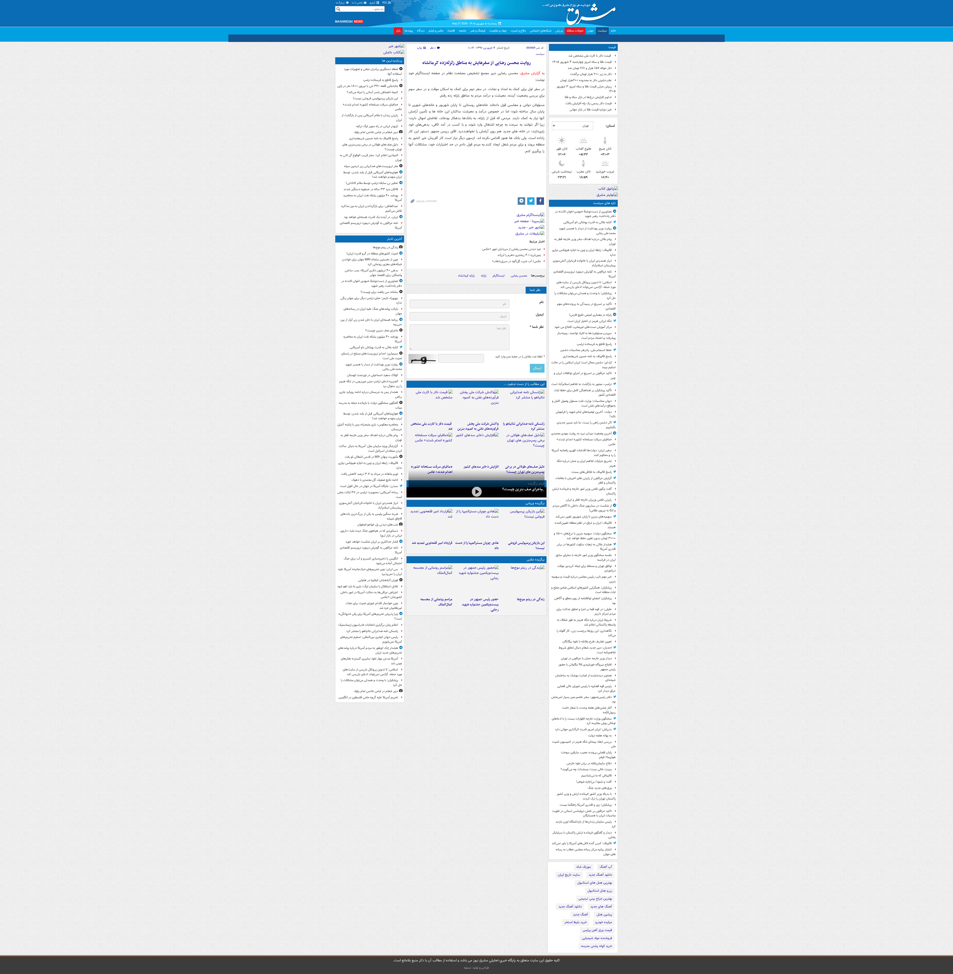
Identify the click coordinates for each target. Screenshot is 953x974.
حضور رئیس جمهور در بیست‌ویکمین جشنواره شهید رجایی (480, 604)
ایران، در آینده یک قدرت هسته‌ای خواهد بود (371, 217)
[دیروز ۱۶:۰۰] (476, 580)
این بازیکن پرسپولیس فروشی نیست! (526, 545)
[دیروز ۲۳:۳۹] (476, 491)
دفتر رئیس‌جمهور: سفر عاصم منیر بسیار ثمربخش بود (583, 699)
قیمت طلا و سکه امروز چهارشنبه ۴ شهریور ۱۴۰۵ (582, 62)
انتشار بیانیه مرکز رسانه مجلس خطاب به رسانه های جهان (586, 852)
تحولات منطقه (575, 30)
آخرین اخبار (394, 239)
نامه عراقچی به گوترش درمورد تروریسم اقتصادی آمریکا (584, 274)
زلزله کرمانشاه (466, 275)
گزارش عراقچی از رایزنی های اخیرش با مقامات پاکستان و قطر (585, 480)
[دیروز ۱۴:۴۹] (523, 447)
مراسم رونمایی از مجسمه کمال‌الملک (436, 601)
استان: (610, 126)
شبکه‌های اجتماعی (540, 30)
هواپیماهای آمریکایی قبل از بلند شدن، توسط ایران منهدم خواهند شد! (372, 174)
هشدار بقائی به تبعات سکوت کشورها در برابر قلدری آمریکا (586, 547)
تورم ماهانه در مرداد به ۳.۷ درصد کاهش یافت (369, 474)
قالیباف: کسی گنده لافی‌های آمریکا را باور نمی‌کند (582, 843)
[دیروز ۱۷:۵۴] (476, 404)
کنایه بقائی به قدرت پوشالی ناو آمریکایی (587, 222)
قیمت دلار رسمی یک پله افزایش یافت (588, 103)
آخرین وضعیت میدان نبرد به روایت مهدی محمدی (581, 433)
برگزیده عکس (536, 559)
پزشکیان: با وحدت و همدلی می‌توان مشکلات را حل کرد (585, 295)
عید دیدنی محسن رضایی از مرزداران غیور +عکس (511, 249)
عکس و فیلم (436, 30)
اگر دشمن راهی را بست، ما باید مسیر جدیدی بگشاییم (586, 425)
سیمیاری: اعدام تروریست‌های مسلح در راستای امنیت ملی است (371, 356)
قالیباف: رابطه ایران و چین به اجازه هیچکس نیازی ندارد (584, 252)
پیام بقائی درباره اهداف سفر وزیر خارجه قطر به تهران (585, 241)
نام (542, 302)
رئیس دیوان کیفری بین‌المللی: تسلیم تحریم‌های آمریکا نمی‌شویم (371, 639)
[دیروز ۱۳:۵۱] (476, 447)
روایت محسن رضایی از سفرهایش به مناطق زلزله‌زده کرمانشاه (476, 63)
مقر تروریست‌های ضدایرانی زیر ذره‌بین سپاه (371, 166)
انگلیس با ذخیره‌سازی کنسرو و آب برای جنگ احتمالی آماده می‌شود (373, 561)
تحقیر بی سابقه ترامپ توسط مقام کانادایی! (372, 183)
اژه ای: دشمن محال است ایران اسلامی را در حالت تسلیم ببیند (583, 365)
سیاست (602, 30)
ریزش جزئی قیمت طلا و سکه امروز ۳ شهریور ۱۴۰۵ (586, 89)
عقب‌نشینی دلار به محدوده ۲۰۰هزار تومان (586, 80)
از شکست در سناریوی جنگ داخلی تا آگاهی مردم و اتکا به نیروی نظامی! (584, 508)
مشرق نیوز (581, 12)
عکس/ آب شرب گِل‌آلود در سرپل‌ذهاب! (516, 261)
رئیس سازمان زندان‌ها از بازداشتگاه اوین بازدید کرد (585, 824)
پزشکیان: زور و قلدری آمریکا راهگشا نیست (586, 804)
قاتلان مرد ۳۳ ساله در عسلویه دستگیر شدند (370, 189)
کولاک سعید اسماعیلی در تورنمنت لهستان (372, 375)
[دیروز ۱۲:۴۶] (430, 524)
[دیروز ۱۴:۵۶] (476, 524)
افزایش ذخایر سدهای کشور (480, 467)
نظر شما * (537, 327)
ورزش (559, 30)
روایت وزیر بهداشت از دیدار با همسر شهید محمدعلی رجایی (587, 231)
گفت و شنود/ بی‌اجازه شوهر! (594, 781)
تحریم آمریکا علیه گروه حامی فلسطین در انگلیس (368, 697)
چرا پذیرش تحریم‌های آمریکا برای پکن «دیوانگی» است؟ (370, 616)
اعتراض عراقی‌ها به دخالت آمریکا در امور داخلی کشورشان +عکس (371, 594)
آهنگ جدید (580, 914)
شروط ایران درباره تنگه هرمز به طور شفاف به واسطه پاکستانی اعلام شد (586, 622)
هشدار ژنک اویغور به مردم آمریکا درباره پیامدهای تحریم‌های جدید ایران (370, 650)
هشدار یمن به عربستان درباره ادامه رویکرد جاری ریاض (370, 394)
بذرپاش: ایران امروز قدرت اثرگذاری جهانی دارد (583, 729)
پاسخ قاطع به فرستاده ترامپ (594, 344)
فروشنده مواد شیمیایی (597, 938)
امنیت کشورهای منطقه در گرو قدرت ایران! (372, 253)
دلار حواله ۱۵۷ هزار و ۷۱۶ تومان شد (590, 68)
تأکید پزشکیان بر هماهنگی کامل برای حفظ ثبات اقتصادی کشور (585, 392)
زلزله (483, 275)
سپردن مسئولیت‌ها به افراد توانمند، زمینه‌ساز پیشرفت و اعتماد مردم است (586, 335)
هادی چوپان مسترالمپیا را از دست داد (476, 545)
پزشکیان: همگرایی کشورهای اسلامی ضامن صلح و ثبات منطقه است (583, 590)
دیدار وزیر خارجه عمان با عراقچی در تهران (586, 658)
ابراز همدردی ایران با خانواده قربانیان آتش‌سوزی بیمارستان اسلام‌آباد (584, 263)
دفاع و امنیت (518, 30)
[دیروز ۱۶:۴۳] (430, 404)
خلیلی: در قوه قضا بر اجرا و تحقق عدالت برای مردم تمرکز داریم (586, 611)
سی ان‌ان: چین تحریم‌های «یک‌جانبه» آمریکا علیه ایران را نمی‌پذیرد (370, 571)
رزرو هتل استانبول (599, 890)
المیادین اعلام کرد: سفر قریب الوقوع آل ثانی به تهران (371, 157)
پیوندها (409, 30)
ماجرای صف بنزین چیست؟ (522, 489)
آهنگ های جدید (601, 906)
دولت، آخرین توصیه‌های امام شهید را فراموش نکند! (586, 414)
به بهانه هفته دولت (600, 735)
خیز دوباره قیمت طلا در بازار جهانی (591, 109)
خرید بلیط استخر (575, 922)
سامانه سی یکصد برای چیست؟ (379, 292)
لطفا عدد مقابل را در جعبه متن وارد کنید (520, 356)
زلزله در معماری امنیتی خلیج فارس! (590, 315)
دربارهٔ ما (340, 3)
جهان (590, 30)
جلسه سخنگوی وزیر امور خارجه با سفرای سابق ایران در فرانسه (586, 557)
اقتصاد (451, 30)
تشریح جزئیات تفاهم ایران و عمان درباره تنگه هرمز (586, 463)
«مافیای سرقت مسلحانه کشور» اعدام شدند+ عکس (586, 442)
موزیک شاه (584, 867)
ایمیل (540, 314)
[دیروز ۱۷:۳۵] (523, 524)
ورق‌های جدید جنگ (600, 788)
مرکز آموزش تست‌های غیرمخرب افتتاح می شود (583, 327)
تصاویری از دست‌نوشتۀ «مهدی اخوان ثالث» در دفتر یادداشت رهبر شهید (585, 214)
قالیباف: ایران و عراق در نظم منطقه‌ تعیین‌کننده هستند (585, 525)
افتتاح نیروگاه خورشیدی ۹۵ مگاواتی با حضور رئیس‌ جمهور (587, 667)
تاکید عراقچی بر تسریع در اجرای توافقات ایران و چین (585, 375)
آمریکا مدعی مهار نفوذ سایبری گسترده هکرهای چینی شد (371, 661)
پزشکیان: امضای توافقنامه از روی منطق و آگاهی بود (585, 600)
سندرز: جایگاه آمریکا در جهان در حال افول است (369, 486)
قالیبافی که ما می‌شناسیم (596, 775)
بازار (398, 30)
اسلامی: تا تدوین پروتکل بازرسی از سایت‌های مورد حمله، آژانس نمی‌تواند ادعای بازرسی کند (586, 284)
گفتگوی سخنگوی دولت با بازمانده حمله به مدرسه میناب (370, 405)
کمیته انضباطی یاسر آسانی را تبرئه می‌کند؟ (372, 92)
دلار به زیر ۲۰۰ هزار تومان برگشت (591, 74)
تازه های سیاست (604, 203)
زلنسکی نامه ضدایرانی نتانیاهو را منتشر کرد (524, 426)
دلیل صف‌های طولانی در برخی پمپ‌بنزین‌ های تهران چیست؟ (372, 147)
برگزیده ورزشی (535, 503)
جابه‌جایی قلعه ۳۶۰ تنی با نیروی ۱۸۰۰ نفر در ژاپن (367, 86)
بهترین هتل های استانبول (594, 882)
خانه (613, 30)
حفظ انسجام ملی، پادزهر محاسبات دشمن (586, 350)
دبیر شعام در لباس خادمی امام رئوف (376, 132)
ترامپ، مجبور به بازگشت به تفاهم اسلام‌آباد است (581, 384)
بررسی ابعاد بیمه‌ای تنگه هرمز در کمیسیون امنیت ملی (584, 744)
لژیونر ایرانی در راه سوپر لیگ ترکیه (377, 126)
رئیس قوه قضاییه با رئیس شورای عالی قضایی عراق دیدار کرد (586, 688)
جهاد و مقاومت (498, 30)
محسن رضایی (519, 275)
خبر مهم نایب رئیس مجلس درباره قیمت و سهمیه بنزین (583, 579)
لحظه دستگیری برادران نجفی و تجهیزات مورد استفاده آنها (373, 71)
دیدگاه (421, 30)
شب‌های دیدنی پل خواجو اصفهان (377, 524)
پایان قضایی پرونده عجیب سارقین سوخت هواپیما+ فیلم (588, 755)
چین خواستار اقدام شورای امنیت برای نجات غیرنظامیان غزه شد (374, 605)
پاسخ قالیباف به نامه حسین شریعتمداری (587, 356)
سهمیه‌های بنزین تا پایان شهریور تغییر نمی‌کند (583, 516)
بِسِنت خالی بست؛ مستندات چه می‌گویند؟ (586, 769)
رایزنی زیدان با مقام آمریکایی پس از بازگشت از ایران (371, 117)
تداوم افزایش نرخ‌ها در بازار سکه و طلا (588, 97)
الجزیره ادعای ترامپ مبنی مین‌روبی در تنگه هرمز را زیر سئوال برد (370, 383)
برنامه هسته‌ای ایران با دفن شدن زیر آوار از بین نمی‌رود (371, 322)
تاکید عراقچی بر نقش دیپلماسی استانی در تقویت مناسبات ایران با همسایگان (584, 813)
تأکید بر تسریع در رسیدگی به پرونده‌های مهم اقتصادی (586, 306)
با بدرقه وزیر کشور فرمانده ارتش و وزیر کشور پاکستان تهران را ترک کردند (586, 796)
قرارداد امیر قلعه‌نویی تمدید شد (432, 543)
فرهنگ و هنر (477, 30)
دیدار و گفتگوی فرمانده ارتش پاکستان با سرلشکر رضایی (584, 835)
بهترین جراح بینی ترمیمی (595, 898)
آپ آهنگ (606, 867)
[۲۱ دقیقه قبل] (523, 580)
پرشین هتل (604, 914)
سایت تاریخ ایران (569, 874)
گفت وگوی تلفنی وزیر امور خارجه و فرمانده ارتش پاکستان (584, 491)
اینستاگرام (499, 275)
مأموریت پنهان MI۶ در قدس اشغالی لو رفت (371, 456)
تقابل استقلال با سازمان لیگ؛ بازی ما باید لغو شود (367, 586)
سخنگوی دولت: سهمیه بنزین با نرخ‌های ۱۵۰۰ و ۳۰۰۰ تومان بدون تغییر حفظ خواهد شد (585, 536)
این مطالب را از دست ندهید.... (524, 384)
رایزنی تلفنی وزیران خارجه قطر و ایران (589, 499)
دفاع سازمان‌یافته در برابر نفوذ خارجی (589, 763)
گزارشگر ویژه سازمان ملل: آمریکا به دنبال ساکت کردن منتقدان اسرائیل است (370, 448)
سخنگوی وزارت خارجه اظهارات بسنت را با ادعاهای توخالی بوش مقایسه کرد (584, 721)
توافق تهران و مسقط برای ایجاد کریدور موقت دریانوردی (586, 568)
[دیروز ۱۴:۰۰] (430, 580)
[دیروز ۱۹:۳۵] (523, 404)
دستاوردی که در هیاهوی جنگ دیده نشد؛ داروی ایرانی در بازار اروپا (371, 533)
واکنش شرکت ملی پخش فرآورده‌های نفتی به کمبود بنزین (477, 426)
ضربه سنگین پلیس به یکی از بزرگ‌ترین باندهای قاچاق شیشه (371, 516)
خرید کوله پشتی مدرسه (596, 946)
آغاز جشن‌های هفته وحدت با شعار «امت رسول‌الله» (589, 710)
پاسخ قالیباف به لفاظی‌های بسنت (591, 472)
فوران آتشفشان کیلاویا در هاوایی (378, 580)
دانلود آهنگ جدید (600, 874)
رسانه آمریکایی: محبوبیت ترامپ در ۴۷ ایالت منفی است (369, 494)
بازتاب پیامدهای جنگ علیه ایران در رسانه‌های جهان (372, 311)
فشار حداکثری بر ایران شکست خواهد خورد (371, 541)
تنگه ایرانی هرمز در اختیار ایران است (589, 321)
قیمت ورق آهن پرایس (597, 930)
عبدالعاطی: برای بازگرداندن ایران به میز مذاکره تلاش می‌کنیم (371, 208)
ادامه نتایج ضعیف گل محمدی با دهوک (374, 480)
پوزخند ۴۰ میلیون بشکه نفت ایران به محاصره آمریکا (372, 198)
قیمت (612, 47)
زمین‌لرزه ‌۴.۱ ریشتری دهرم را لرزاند (519, 255)
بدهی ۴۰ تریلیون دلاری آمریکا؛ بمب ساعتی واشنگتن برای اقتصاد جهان (373, 273)
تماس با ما (357, 3)
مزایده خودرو (603, 922)
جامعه (462, 30)
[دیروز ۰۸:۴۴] (430, 447)
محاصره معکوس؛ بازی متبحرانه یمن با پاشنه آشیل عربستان (369, 427)
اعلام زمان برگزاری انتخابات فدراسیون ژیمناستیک (368, 625)
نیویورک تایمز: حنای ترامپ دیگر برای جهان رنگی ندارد (371, 300)
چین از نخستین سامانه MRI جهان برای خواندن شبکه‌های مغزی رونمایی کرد (372, 262)
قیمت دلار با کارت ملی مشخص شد (590, 55)
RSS (385, 3)
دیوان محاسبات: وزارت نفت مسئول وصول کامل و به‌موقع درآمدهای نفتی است (584, 403)
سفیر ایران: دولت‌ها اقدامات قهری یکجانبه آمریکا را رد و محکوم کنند (584, 452)
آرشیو (373, 3)
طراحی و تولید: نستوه (476, 967)
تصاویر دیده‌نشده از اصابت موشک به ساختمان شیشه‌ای (585, 678)
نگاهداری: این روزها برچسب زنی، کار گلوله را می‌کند (586, 633)
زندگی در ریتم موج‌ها (531, 599)
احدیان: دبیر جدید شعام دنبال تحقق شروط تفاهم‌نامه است (587, 650)
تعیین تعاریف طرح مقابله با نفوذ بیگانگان (587, 641)
